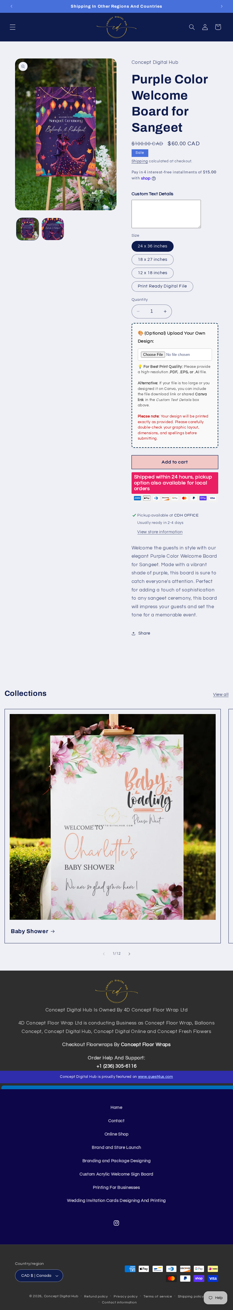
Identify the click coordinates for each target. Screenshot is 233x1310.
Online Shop (117, 1134)
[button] (12, 26)
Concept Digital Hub (61, 1296)
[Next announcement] (221, 6)
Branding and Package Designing (116, 1161)
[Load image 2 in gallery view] (53, 229)
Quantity (140, 300)
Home (116, 1107)
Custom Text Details (153, 194)
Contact (116, 1121)
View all (220, 694)
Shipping (140, 161)
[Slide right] (129, 954)
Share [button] (144, 633)
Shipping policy (191, 1296)
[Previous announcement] (11, 6)
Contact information (119, 1302)
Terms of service (157, 1296)
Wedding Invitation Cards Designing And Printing (116, 1200)
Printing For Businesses (116, 1187)
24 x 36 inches (153, 246)
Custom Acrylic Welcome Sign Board (116, 1174)
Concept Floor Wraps (146, 1044)
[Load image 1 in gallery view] (27, 229)
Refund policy (96, 1296)
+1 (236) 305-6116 (117, 1066)
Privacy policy (126, 1296)
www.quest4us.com (155, 1077)
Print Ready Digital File (162, 286)
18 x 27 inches (153, 259)
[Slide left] (103, 954)
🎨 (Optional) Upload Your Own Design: (171, 337)
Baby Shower (29, 931)
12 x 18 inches (153, 273)
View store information (159, 532)
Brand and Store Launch (116, 1147)
